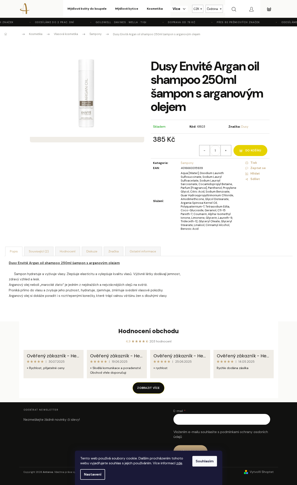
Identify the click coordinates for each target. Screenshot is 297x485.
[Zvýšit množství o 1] (225, 150)
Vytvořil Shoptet (262, 472)
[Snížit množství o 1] (204, 150)
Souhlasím (205, 461)
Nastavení (92, 474)
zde (179, 463)
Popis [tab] (14, 251)
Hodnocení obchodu (148, 331)
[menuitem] (87, 9)
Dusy (244, 127)
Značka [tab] (113, 251)
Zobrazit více (148, 388)
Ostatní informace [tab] (143, 251)
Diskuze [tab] (91, 251)
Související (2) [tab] (39, 251)
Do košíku (253, 150)
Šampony (187, 163)
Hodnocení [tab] (67, 251)
